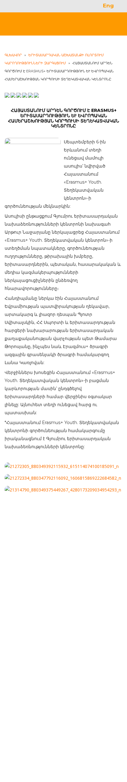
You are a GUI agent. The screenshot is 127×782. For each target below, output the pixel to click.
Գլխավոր (13, 55)
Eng (108, 5)
